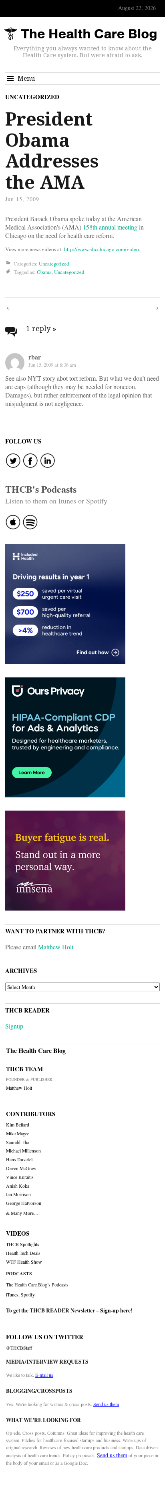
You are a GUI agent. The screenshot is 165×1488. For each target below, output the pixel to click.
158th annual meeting (110, 227)
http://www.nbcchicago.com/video (101, 249)
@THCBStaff (19, 1348)
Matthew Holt (55, 947)
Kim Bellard (17, 1125)
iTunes (12, 1294)
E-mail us (44, 1375)
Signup (14, 1026)
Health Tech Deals (23, 1253)
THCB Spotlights (22, 1244)
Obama (44, 272)
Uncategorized (32, 96)
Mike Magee (17, 1133)
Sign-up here (115, 1310)
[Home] (80, 34)
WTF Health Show (24, 1262)
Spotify (28, 1294)
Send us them (106, 1404)
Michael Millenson (23, 1151)
